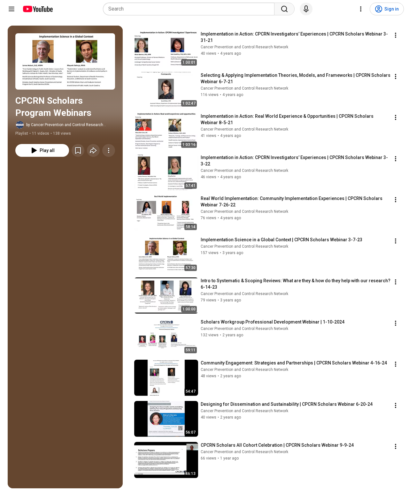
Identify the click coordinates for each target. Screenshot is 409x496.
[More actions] (108, 150)
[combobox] (190, 9)
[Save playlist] (78, 150)
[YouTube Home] (37, 9)
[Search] (284, 9)
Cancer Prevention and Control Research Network (244, 47)
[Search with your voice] (306, 9)
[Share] (93, 150)
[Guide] (11, 9)
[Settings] (361, 9)
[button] (65, 61)
